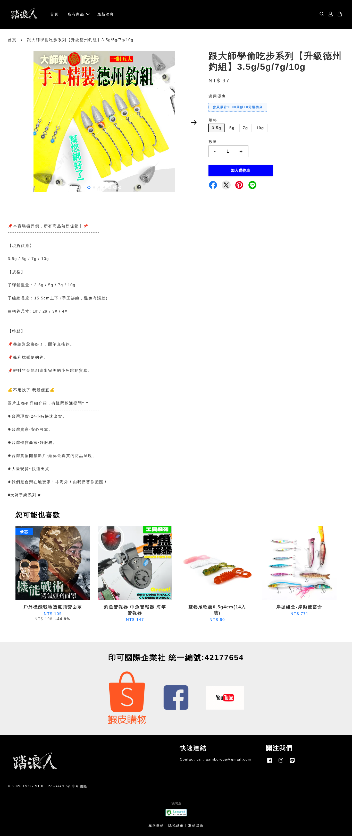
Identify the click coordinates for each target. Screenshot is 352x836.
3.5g (216, 128)
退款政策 (196, 825)
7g (245, 128)
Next (193, 122)
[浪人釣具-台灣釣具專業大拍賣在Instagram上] (280, 763)
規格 (212, 120)
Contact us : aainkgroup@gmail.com (215, 759)
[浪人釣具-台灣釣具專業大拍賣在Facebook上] (269, 763)
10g (260, 128)
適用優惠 (217, 96)
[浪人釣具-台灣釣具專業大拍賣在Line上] (292, 763)
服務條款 (156, 825)
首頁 (54, 14)
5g (232, 128)
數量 (212, 141)
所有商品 (76, 14)
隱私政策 (176, 825)
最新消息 (105, 14)
